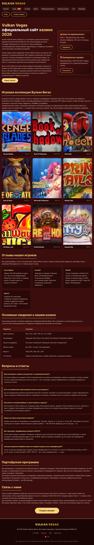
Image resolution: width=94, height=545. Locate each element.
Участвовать (66, 70)
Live (73, 9)
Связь (16, 9)
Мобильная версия (48, 9)
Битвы (36, 9)
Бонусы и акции (63, 9)
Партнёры (82, 9)
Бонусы (44, 533)
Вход (6, 14)
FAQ (50, 533)
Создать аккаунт (19, 14)
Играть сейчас (9, 80)
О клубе (27, 9)
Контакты (57, 533)
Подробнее (66, 47)
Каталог (6, 9)
